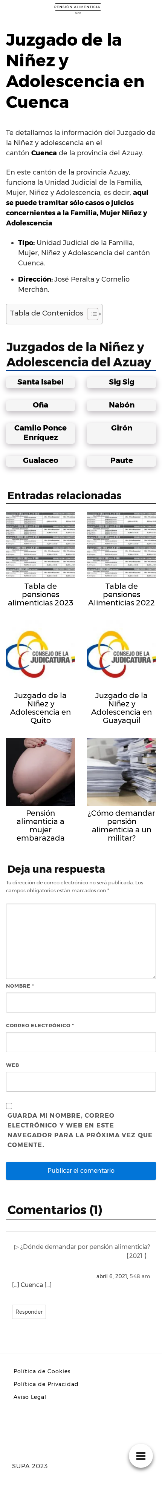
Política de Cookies (42, 1371)
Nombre (20, 986)
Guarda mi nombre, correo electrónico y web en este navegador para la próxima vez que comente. (80, 1130)
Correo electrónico (40, 1025)
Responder (29, 1312)
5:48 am (140, 1276)
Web (12, 1065)
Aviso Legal (30, 1397)
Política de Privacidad (46, 1384)
